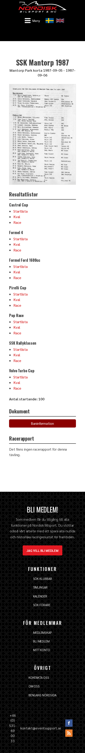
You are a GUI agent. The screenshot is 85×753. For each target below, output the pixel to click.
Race (17, 222)
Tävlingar (40, 587)
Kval (16, 216)
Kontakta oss (39, 677)
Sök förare (41, 605)
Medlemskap (42, 632)
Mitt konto (41, 650)
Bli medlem (41, 641)
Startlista (20, 211)
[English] (60, 20)
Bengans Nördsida (42, 695)
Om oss (34, 686)
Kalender (40, 596)
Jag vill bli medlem (42, 550)
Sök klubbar (42, 578)
